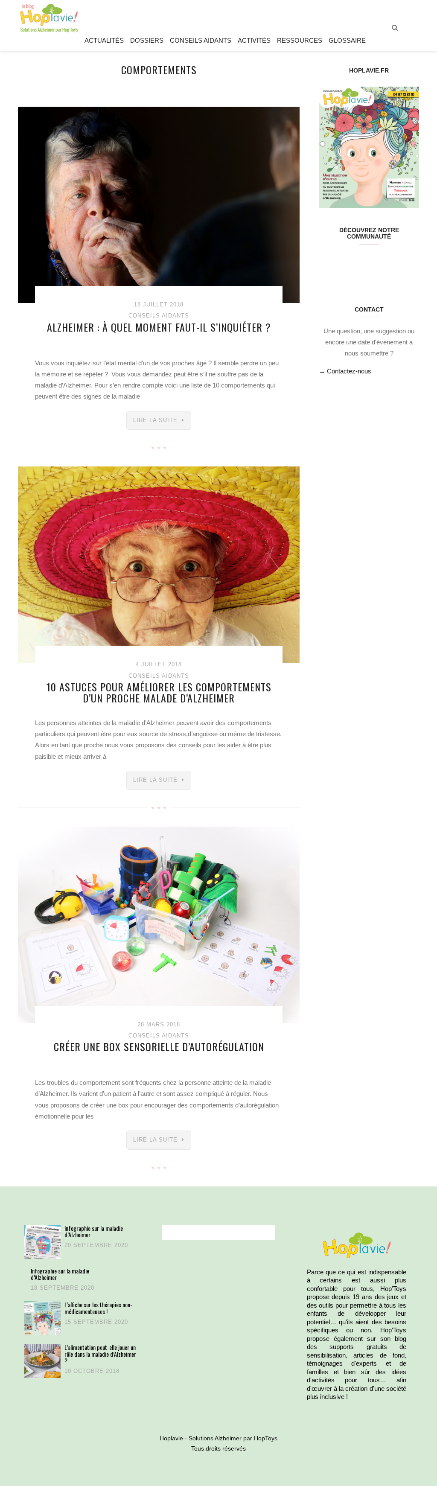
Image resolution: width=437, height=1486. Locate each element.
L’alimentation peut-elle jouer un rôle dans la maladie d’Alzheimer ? (100, 1354)
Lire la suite (155, 420)
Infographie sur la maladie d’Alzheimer (93, 1231)
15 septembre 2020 (96, 1322)
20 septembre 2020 (96, 1245)
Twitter (343, 263)
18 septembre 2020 (62, 1288)
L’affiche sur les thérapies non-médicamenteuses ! (98, 1307)
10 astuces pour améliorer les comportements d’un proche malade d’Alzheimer (159, 692)
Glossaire (347, 40)
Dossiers (146, 40)
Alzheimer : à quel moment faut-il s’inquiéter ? (159, 327)
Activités (254, 40)
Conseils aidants (200, 40)
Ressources (299, 40)
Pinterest (360, 263)
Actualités (104, 40)
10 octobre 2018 (91, 1371)
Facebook (327, 263)
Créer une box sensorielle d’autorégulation (159, 1046)
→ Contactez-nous (345, 371)
